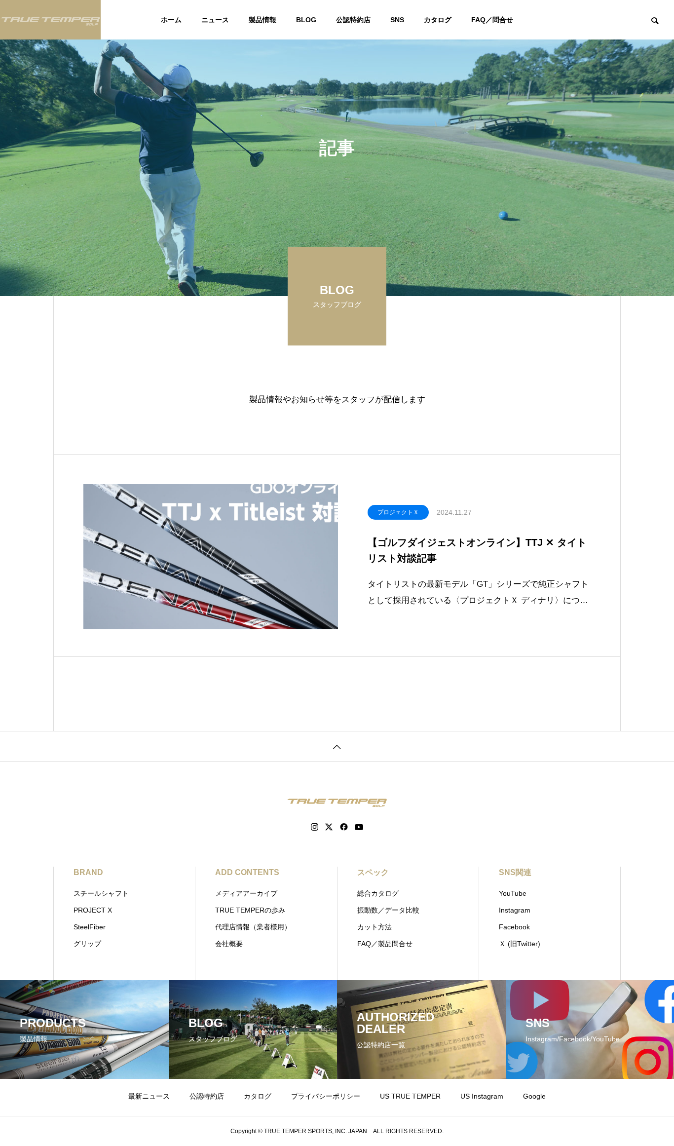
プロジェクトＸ (398, 512)
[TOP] (337, 746)
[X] (329, 827)
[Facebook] (344, 827)
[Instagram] (314, 827)
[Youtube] (359, 827)
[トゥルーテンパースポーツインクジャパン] (50, 19)
